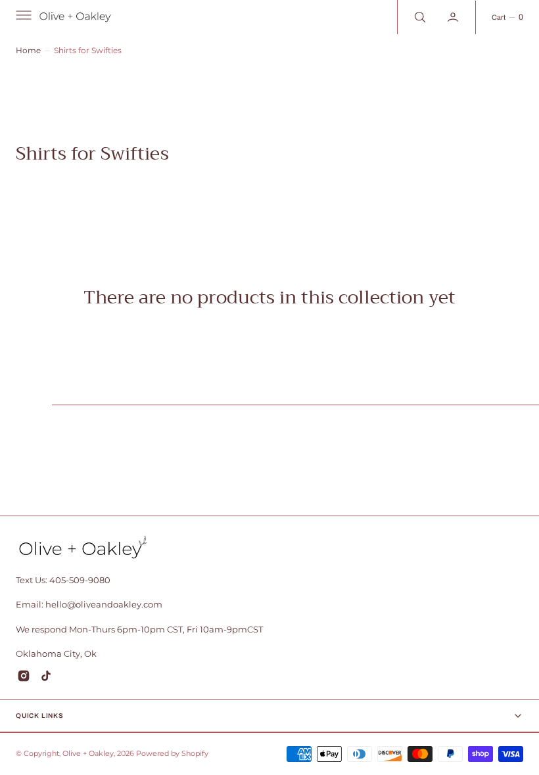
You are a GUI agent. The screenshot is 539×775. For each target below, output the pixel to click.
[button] (22, 17)
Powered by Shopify (172, 753)
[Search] (419, 17)
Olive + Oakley (88, 753)
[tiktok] (46, 676)
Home (28, 50)
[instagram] (24, 676)
